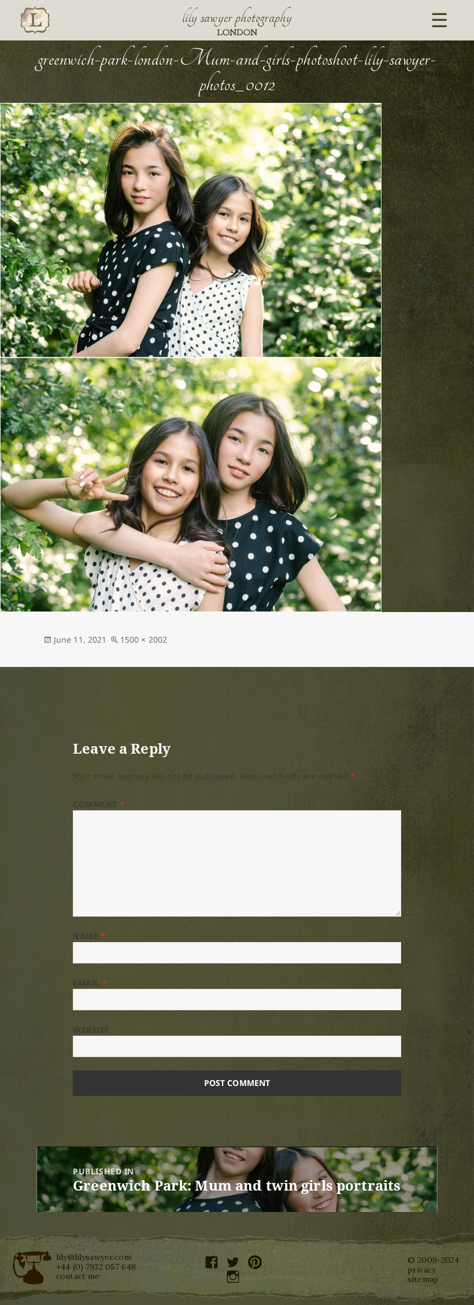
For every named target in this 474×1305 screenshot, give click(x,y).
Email (90, 982)
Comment (99, 804)
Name (89, 935)
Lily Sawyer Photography (237, 17)
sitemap (423, 1279)
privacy (422, 1270)
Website (91, 1029)
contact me (77, 1276)
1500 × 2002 (144, 639)
